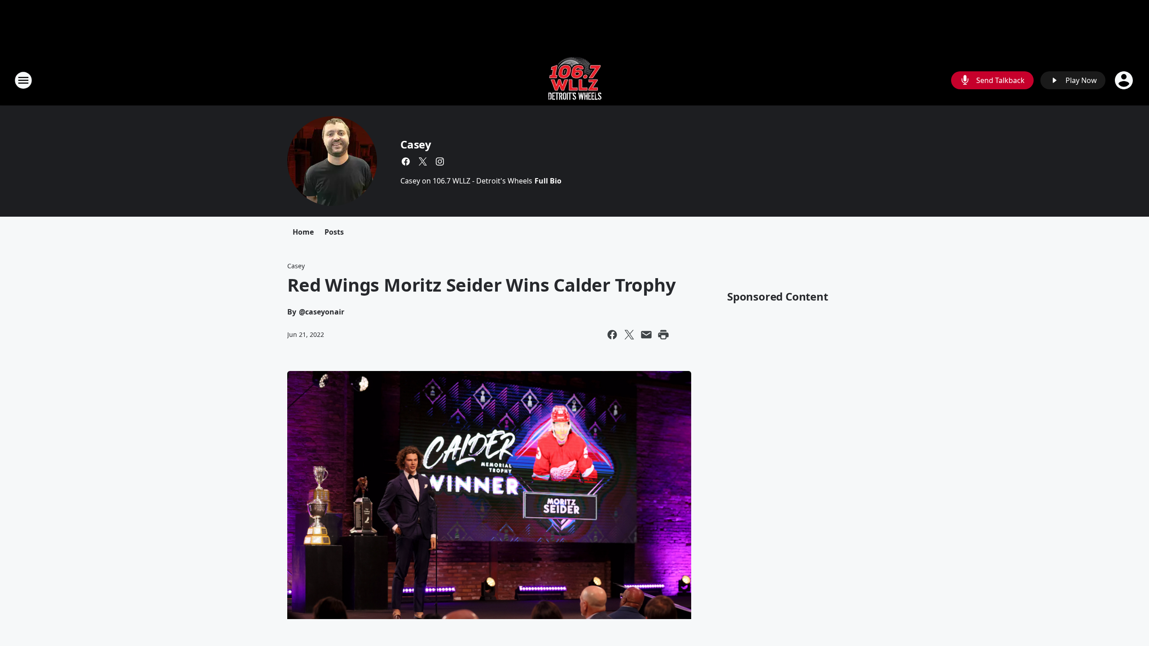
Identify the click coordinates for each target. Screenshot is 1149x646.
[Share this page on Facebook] (612, 334)
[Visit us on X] (422, 161)
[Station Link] (575, 80)
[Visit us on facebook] (405, 161)
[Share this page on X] (629, 334)
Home (303, 232)
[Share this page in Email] (646, 334)
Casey (415, 144)
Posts (334, 232)
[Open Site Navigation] (23, 80)
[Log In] (1125, 80)
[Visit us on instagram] (439, 161)
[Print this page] (663, 334)
